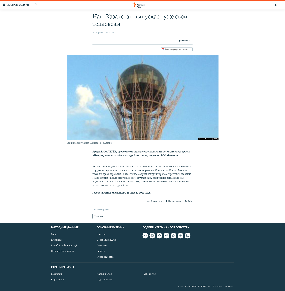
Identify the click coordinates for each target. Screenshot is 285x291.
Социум (101, 251)
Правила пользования (62, 251)
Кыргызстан (57, 280)
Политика (102, 246)
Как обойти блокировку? (64, 246)
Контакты (56, 240)
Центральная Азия (106, 240)
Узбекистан (150, 274)
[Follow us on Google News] (180, 235)
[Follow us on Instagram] (152, 235)
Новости (101, 234)
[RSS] (187, 235)
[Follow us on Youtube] (145, 235)
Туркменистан (105, 280)
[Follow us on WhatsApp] (173, 235)
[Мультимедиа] (275, 5)
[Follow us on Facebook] (159, 235)
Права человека (105, 257)
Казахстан (56, 274)
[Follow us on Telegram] (166, 235)
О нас (54, 234)
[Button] (185, 41)
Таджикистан (105, 274)
